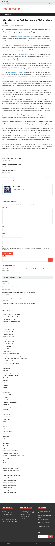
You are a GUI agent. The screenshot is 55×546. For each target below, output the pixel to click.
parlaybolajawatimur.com (9, 480)
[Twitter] (50, 3)
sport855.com (6, 390)
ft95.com (5, 397)
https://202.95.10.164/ (8, 336)
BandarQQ (6, 458)
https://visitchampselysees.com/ (11, 353)
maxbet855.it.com (7, 431)
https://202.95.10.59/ (8, 339)
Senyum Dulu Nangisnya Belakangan (12, 321)
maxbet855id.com (7, 416)
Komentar (5, 207)
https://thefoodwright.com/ (10, 402)
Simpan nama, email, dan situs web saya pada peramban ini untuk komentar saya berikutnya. (25, 249)
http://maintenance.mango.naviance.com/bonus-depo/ (22, 81)
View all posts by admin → (19, 189)
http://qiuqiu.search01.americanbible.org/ (13, 455)
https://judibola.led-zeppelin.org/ (11, 375)
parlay (4, 433)
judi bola (5, 421)
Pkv (4, 438)
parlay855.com (6, 404)
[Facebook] (48, 3)
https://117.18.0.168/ (8, 334)
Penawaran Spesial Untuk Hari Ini (11, 158)
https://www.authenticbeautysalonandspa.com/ (15, 358)
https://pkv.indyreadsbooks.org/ (11, 373)
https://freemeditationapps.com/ (11, 363)
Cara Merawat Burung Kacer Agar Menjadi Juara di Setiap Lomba (18, 292)
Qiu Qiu (5, 462)
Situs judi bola (6, 377)
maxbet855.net (7, 414)
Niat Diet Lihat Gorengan (9, 170)
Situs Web (5, 240)
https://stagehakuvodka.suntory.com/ (16, 72)
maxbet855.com (7, 419)
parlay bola (6, 436)
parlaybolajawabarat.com (9, 485)
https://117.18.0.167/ (8, 343)
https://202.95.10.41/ (8, 331)
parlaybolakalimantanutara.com (11, 468)
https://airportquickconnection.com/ (12, 360)
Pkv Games (6, 441)
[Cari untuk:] (27, 260)
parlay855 (5, 387)
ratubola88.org (7, 348)
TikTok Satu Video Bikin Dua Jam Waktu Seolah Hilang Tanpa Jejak (19, 303)
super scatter (6, 409)
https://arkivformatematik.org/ (21, 54)
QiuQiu (5, 448)
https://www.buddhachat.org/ (10, 453)
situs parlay (6, 370)
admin (13, 25)
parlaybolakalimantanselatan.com (11, 473)
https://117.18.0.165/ (8, 341)
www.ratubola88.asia (8, 394)
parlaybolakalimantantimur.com (11, 470)
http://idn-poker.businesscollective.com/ (19, 45)
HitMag (50, 543)
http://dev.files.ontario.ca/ (21, 36)
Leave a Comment (19, 25)
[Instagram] (52, 3)
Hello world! (5, 281)
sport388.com (6, 392)
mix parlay (5, 385)
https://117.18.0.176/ (8, 329)
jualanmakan (12, 8)
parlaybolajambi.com (8, 487)
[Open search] (51, 14)
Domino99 (5, 445)
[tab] (5, 277)
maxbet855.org (7, 407)
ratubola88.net (7, 351)
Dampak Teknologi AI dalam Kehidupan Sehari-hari (15, 298)
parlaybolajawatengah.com (9, 482)
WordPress (44, 543)
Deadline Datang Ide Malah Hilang (11, 164)
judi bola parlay (7, 382)
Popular (6, 277)
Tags (19, 277)
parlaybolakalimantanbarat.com (11, 477)
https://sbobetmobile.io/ (9, 399)
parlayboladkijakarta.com (9, 492)
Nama (4, 226)
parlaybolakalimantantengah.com (11, 475)
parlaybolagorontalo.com (9, 490)
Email (4, 233)
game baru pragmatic (8, 365)
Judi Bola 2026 (6, 368)
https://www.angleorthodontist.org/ (12, 356)
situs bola (5, 380)
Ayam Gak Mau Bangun (9, 324)
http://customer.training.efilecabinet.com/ (19, 63)
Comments (13, 277)
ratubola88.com (7, 346)
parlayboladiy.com (7, 494)
